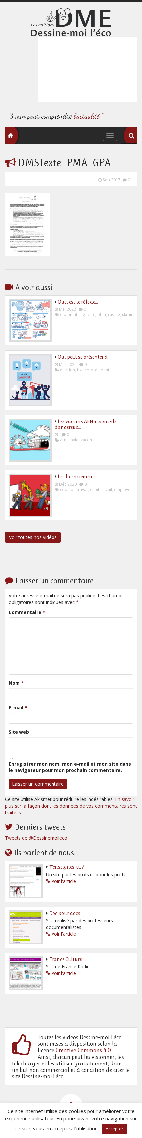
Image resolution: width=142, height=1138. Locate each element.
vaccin (86, 439)
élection (67, 369)
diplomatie (70, 314)
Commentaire (27, 612)
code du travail (74, 489)
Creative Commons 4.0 (83, 1050)
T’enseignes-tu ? (66, 867)
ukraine (129, 314)
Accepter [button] (114, 1129)
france (83, 369)
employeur (124, 489)
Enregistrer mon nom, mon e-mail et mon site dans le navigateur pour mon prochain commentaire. (70, 767)
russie (114, 314)
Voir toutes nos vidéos (33, 537)
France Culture (65, 959)
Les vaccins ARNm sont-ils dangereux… (86, 424)
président (100, 369)
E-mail (18, 707)
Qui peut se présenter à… (84, 357)
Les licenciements (77, 476)
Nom (16, 683)
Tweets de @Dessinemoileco (36, 838)
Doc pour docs (64, 913)
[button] (131, 135)
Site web (19, 732)
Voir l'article (64, 881)
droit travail (101, 489)
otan (101, 314)
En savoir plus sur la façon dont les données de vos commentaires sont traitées (71, 806)
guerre (89, 314)
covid (73, 439)
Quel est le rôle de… (78, 302)
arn (63, 439)
